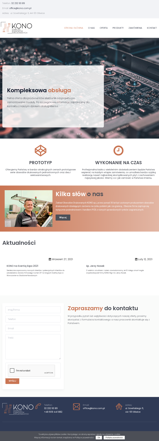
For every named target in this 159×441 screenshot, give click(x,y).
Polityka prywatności (114, 438)
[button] (63, 218)
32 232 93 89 (18, 3)
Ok (99, 438)
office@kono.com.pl (20, 8)
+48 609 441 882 (53, 411)
